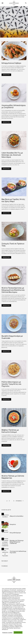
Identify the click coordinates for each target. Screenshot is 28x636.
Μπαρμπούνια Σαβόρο (11, 63)
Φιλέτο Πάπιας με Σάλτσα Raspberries (13, 476)
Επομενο (19, 501)
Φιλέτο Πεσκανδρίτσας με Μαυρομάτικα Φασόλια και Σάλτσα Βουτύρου (13, 290)
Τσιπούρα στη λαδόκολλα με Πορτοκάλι (18, 551)
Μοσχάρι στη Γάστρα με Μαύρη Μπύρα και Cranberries (16, 542)
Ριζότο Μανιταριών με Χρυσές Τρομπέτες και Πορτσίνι (11, 384)
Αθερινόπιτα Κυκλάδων (16, 516)
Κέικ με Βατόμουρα (15, 533)
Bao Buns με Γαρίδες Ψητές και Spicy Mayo (13, 200)
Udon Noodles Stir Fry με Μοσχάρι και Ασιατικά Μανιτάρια (12, 154)
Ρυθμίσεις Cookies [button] (7, 632)
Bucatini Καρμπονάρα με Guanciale (12, 337)
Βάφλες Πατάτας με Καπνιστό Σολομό (10, 431)
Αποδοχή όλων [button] (18, 632)
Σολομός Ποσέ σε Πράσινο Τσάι (13, 244)
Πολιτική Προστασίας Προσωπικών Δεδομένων (11, 628)
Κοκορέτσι (13, 524)
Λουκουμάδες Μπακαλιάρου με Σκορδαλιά (14, 106)
